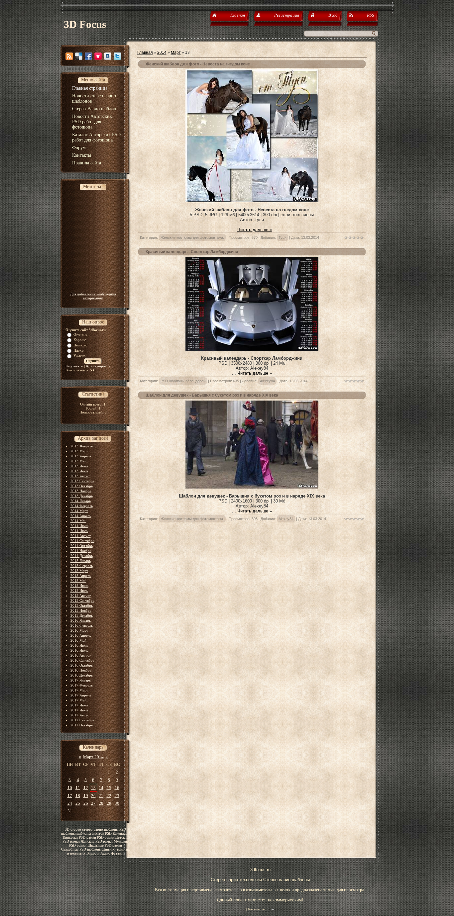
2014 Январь (80, 501)
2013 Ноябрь (80, 491)
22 (109, 795)
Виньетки (70, 837)
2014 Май (78, 521)
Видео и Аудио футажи (105, 853)
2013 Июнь (79, 466)
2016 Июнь (79, 645)
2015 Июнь (79, 586)
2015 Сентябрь (82, 600)
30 (117, 803)
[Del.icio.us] (78, 56)
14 (101, 787)
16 (117, 787)
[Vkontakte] (107, 56)
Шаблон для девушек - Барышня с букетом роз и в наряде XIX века (212, 395)
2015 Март (79, 571)
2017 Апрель (80, 695)
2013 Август (80, 476)
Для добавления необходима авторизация (93, 296)
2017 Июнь (79, 705)
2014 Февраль (81, 506)
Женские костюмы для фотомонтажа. (192, 237)
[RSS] (69, 56)
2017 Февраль (81, 685)
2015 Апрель (80, 576)
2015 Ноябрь (80, 610)
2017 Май (78, 700)
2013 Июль (79, 471)
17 (69, 795)
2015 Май (78, 581)
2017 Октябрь (81, 725)
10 (69, 787)
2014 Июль (79, 531)
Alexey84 (267, 381)
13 (93, 787)
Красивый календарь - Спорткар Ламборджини (192, 251)
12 (85, 787)
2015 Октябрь (81, 605)
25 (77, 803)
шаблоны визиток (90, 833)
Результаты (74, 366)
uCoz (271, 909)
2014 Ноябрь (80, 551)
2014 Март (79, 511)
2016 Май (78, 640)
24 (69, 803)
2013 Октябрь (81, 486)
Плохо (78, 350)
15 (109, 787)
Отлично (80, 334)
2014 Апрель (80, 516)
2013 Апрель (80, 456)
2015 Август (80, 595)
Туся (282, 237)
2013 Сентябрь (82, 481)
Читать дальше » (254, 229)
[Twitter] (117, 56)
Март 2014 (93, 756)
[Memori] (98, 56)
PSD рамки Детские (112, 837)
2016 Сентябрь (82, 660)
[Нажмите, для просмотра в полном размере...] (251, 349)
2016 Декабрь (81, 675)
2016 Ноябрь (80, 670)
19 (85, 795)
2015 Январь (80, 561)
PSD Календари (117, 833)
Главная (145, 52)
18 (77, 795)
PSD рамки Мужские (112, 841)
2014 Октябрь (81, 546)
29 (109, 803)
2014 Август (80, 536)
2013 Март (79, 451)
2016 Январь (80, 620)
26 (85, 803)
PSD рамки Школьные (86, 845)
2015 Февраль (81, 566)
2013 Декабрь (81, 496)
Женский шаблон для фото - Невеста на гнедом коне (198, 64)
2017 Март (79, 690)
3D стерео (73, 829)
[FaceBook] (88, 56)
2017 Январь (80, 680)
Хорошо (79, 340)
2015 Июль (79, 591)
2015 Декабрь (81, 615)
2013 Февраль (81, 446)
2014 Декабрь (81, 556)
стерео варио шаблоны (100, 829)
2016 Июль (79, 650)
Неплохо (80, 345)
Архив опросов (98, 366)
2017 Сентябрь (82, 720)
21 (101, 795)
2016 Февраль (81, 625)
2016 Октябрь (81, 665)
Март (176, 52)
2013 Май (78, 461)
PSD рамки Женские (78, 841)
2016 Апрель (80, 635)
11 (77, 787)
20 (93, 795)
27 (93, 803)
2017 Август (80, 715)
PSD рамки (87, 837)
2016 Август (80, 655)
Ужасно (79, 356)
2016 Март (79, 630)
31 (69, 810)
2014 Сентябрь (82, 541)
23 (117, 795)
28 (101, 803)
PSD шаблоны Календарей (183, 381)
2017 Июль (79, 710)
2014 (162, 52)
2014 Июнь (79, 526)
